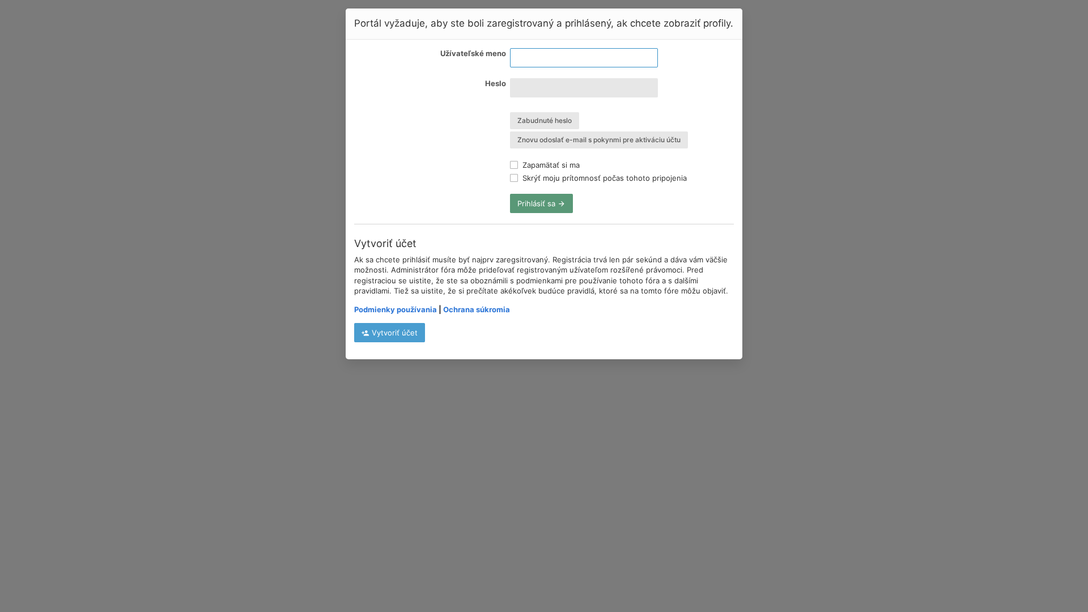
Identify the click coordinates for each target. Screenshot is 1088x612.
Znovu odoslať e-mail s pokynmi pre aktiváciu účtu (599, 139)
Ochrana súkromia (476, 309)
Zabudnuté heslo (544, 120)
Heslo (495, 83)
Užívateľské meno (473, 53)
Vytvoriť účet (393, 332)
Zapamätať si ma (550, 164)
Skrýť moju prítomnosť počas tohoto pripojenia (603, 177)
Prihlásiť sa (537, 203)
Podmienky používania (395, 309)
